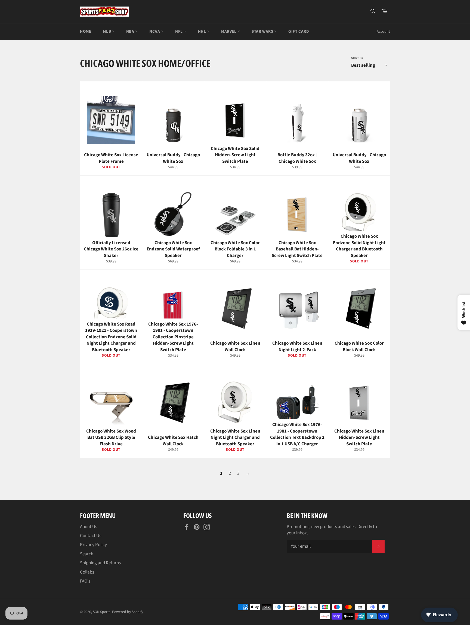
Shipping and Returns (100, 563)
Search (86, 554)
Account (383, 31)
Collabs (87, 572)
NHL (202, 31)
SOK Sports (101, 611)
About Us (88, 526)
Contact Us (90, 535)
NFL (179, 31)
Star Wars (263, 31)
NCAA (155, 31)
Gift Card (298, 31)
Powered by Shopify (127, 611)
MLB (107, 31)
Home (85, 31)
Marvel (229, 31)
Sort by (357, 58)
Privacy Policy (93, 544)
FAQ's (85, 581)
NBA (130, 31)
